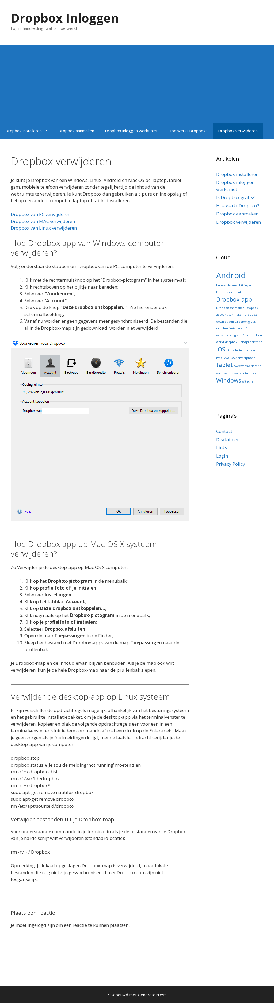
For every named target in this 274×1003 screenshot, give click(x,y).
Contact (224, 431)
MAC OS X (230, 358)
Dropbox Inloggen (65, 18)
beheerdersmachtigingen (234, 285)
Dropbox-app (234, 299)
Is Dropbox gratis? (235, 197)
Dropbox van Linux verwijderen (44, 228)
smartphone (247, 358)
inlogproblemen (250, 342)
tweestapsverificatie (247, 366)
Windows (228, 380)
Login (222, 456)
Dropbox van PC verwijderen (40, 214)
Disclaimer (227, 439)
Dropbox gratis (245, 322)
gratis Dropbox (244, 335)
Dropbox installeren (23, 130)
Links (221, 447)
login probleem (246, 350)
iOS (220, 349)
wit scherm (250, 381)
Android (231, 275)
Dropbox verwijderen (238, 130)
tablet (224, 365)
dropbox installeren (230, 328)
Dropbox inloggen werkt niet (131, 130)
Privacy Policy (230, 464)
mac (219, 358)
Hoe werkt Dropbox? (187, 130)
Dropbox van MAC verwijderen (43, 221)
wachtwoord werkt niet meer (237, 373)
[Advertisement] (137, 82)
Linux (230, 350)
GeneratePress (152, 994)
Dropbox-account (228, 292)
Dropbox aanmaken (76, 130)
